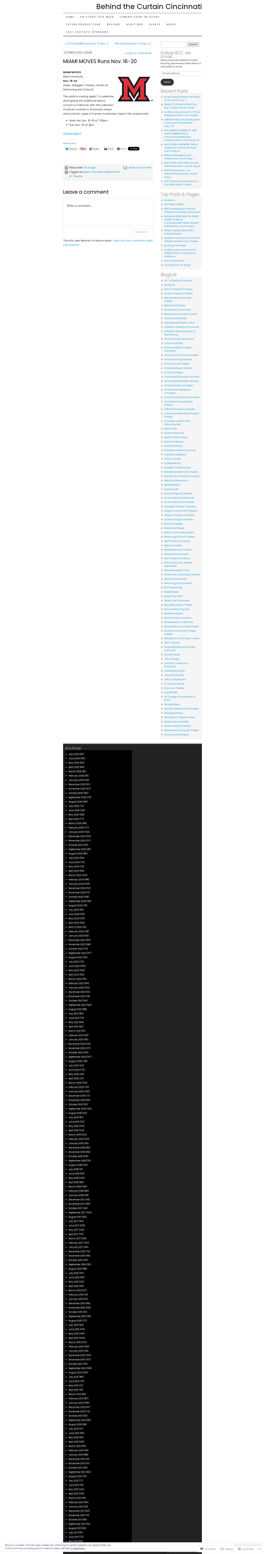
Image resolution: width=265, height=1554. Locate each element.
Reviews (114, 24)
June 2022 (74, 965)
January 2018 (76, 1195)
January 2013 (76, 1454)
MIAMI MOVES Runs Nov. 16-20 (100, 61)
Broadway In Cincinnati (177, 309)
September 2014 (77, 1368)
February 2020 (76, 1087)
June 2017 (74, 1225)
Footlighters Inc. (173, 463)
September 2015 (77, 1316)
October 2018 (76, 1156)
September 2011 (77, 1523)
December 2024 (77, 836)
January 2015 (76, 1350)
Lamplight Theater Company (180, 506)
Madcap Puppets (173, 523)
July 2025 (74, 805)
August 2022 (75, 957)
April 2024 (74, 870)
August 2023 (75, 905)
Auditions (134, 24)
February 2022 (76, 983)
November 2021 (77, 996)
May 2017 (73, 1229)
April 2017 (73, 1234)
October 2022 (76, 948)
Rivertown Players (173, 613)
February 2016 (76, 1294)
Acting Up (169, 284)
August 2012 (75, 1476)
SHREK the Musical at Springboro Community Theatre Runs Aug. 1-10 (182, 123)
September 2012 (77, 1471)
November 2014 (77, 1359)
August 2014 (75, 1372)
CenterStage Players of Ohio (179, 322)
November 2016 (77, 1255)
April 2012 (73, 1493)
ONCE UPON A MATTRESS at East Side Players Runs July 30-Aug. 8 (182, 164)
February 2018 (76, 1190)
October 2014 (76, 1363)
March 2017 (75, 1238)
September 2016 (77, 1264)
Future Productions (83, 24)
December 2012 (77, 1458)
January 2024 (76, 883)
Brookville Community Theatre (180, 314)
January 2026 (76, 780)
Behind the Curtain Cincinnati (149, 6)
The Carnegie (171, 658)
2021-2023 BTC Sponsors (87, 32)
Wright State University (176, 721)
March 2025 (75, 823)
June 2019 (74, 1121)
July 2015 (73, 1324)
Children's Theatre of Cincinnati (181, 326)
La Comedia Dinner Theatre (179, 502)
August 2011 (75, 1528)
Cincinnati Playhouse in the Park (181, 376)
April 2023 (74, 922)
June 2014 (74, 1381)
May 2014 (74, 1385)
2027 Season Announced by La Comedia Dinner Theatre (181, 183)
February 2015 (76, 1346)
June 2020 (74, 1069)
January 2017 (76, 1247)
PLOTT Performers (173, 587)
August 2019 (75, 1113)
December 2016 (77, 1251)
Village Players (172, 704)
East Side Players (173, 445)
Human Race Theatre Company (182, 476)
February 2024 (76, 879)
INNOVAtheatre (172, 484)
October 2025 (76, 792)
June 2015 (74, 1329)
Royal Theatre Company (177, 617)
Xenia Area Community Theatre (181, 730)
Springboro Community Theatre (181, 638)
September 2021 (77, 1004)
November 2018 (77, 1151)
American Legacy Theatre (178, 293)
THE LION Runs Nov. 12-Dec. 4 (133, 43)
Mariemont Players (174, 528)
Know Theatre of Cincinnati (179, 497)
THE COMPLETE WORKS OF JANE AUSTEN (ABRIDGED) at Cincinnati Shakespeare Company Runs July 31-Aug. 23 (181, 135)
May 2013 (73, 1437)
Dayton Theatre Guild (175, 437)
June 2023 (74, 914)
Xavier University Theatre (177, 725)
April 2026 (74, 767)
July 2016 (73, 1273)
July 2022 (74, 961)
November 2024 (77, 840)
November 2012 (77, 1463)
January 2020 (76, 1091)
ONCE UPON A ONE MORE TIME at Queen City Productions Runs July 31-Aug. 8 (181, 147)
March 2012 (75, 1497)
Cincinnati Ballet (173, 343)
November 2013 (77, 1411)
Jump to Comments (137, 53)
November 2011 (76, 1515)
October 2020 (76, 1052)
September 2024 (77, 849)
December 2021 (77, 991)
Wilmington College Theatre (179, 717)
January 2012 (76, 1506)
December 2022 (77, 940)
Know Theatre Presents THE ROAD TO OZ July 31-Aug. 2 (181, 98)
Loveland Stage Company (178, 519)
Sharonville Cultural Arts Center (181, 626)
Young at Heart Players (176, 734)
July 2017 (73, 1221)
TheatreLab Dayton (174, 670)
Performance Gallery (175, 578)
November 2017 (77, 1203)
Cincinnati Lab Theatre (176, 363)
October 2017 (75, 1208)
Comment (140, 231)
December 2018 (77, 1147)
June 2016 (74, 1277)
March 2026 (75, 771)
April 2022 (74, 974)
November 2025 (77, 788)
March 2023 (75, 927)
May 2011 (73, 1541)
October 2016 (76, 1260)
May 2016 (74, 1281)
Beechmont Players (174, 305)
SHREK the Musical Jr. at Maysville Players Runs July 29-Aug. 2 (181, 173)
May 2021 (73, 1022)
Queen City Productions (177, 600)
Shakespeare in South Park (178, 622)
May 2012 (73, 1489)
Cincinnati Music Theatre (178, 368)
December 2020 (77, 1043)
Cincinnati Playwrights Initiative (181, 381)
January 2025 (76, 831)
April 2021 (73, 1026)
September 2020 (77, 1056)
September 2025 (77, 797)
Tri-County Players (174, 683)
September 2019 (77, 1108)
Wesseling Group (173, 712)
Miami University (173, 545)
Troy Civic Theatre (174, 688)
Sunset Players (172, 654)
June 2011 (74, 1536)
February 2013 (76, 1450)
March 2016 (75, 1290)
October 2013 (75, 1415)
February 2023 (76, 931)
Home (70, 16)
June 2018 (74, 1173)
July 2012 (73, 1480)
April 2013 (73, 1441)
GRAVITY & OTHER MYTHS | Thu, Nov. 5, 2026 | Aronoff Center (180, 106)
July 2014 (73, 1376)
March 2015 (75, 1342)
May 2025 (74, 814)
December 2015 (77, 1303)
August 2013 (75, 1424)
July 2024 (74, 857)
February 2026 (76, 775)
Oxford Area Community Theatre (182, 574)
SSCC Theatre (172, 642)
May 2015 (74, 1333)
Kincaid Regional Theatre (178, 493)
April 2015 (74, 1337)
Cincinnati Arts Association (179, 338)
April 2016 (74, 1285)
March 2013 (75, 1446)
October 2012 (75, 1467)
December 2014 (77, 1355)
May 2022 (74, 970)
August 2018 (75, 1164)
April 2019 (74, 1130)
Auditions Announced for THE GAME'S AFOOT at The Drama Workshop (180, 253)
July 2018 (73, 1169)
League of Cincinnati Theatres (180, 510)
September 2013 (77, 1420)
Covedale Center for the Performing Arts (177, 422)
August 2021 (75, 1009)
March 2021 (75, 1030)
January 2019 (76, 1143)
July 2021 (73, 1013)
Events (155, 24)
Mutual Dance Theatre (176, 554)
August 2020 (75, 1061)
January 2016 (76, 1298)
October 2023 (76, 896)
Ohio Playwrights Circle (176, 570)
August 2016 (75, 1268)
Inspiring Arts (171, 489)
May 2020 (74, 1074)
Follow (167, 82)
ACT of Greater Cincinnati (178, 280)
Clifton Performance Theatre (179, 409)
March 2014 (75, 1394)
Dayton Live (170, 428)
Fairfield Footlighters (175, 454)
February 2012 (76, 1502)
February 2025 (76, 827)
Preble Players (171, 591)
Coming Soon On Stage (140, 16)
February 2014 (76, 1398)
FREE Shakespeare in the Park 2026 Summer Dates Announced (182, 210)
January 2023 (76, 935)
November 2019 (77, 1100)
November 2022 (77, 944)
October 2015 (76, 1311)
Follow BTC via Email (176, 55)
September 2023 (77, 901)
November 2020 (77, 1048)
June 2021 (74, 1017)
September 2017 (77, 1212)
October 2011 (75, 1519)
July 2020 (74, 1065)
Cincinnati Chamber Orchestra (181, 355)
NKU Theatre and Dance (177, 558)
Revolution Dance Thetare (178, 604)
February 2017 (76, 1242)
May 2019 (74, 1125)
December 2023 (77, 888)
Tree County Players (175, 679)
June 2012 (74, 1484)
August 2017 (75, 1216)
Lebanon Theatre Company (179, 515)
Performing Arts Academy (178, 583)
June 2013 (74, 1433)
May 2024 (74, 866)
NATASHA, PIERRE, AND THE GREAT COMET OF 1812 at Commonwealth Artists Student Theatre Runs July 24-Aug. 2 (181, 221)
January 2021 (76, 1039)
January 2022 (76, 987)
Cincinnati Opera (173, 372)
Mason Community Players (179, 532)
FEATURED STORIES (174, 204)
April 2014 (74, 1389)
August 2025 (75, 801)
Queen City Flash (173, 596)
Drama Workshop (174, 441)
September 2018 (77, 1160)
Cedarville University (175, 318)
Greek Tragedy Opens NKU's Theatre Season (179, 232)
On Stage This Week (97, 16)
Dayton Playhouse (174, 432)
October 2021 (75, 1000)
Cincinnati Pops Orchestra (178, 385)
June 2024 (74, 862)
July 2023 (74, 909)
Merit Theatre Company (177, 541)
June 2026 (74, 758)
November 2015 (77, 1307)
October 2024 (76, 844)
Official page (71, 133)
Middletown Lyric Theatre (177, 549)
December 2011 (76, 1510)
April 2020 (74, 1078)
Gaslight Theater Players (177, 467)
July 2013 (73, 1428)
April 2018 (74, 1182)
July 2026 (74, 754)
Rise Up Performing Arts (176, 609)
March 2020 (75, 1082)
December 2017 (77, 1199)
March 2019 (75, 1134)
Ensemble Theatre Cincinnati (180, 450)
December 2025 (77, 784)
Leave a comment (139, 167)
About (172, 24)
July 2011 (73, 1532)
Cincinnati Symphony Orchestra (182, 397)
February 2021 (76, 1035)
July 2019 (73, 1117)
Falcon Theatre (172, 458)
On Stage (90, 167)
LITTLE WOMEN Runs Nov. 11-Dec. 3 (85, 43)
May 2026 (74, 762)
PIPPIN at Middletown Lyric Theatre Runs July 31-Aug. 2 (179, 157)
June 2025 (74, 810)
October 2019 (76, 1104)
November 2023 (77, 892)
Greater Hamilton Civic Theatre (181, 471)
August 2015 (75, 1320)
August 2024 (75, 853)
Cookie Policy (78, 1548)
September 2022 (77, 952)
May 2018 (74, 1177)
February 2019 (76, 1138)
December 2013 (77, 1407)
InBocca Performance (176, 480)
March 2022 (75, 978)
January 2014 (76, 1402)
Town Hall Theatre (174, 675)
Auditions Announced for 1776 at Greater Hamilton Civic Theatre (182, 113)
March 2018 (75, 1186)
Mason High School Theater (179, 536)
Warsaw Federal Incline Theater (181, 708)
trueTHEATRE (170, 692)
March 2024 (75, 875)
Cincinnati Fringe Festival (178, 359)
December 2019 (77, 1095)
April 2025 (74, 818)
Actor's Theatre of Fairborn (178, 289)
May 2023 (74, 918)
